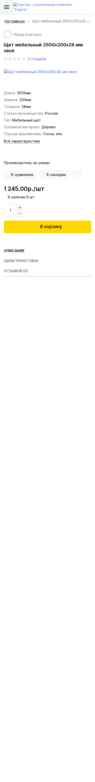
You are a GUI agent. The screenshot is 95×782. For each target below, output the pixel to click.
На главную (15, 21)
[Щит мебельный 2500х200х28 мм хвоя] (47, 71)
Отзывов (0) (16, 271)
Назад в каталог (27, 34)
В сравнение (22, 174)
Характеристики (21, 261)
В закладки (56, 174)
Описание (14, 251)
